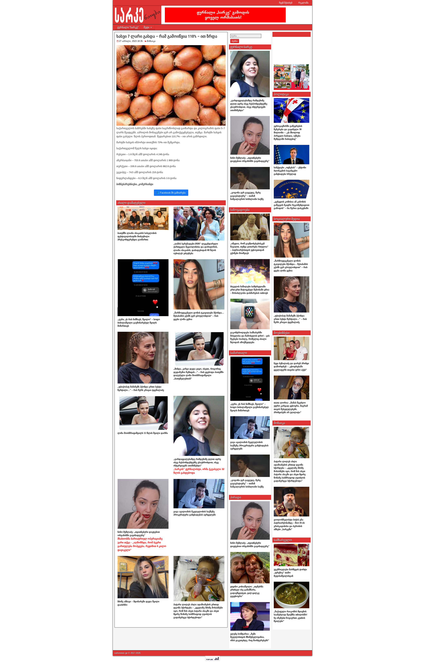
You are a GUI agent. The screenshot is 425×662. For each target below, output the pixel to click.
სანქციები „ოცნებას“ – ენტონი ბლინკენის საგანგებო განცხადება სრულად (290, 170)
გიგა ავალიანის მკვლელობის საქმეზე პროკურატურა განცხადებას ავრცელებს (249, 445)
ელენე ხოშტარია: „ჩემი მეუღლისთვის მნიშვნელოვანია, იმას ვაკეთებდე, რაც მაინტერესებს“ (249, 637)
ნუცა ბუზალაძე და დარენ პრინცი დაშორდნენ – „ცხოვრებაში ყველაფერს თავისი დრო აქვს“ (291, 366)
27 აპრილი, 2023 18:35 (131, 41)
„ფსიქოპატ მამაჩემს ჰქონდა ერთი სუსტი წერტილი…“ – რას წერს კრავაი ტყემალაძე (290, 318)
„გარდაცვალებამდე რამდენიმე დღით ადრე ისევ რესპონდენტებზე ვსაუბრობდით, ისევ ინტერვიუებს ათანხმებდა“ (198, 466)
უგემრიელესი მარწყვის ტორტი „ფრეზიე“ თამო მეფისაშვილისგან (290, 572)
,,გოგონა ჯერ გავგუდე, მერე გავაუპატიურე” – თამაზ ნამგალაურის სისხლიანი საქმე (247, 195)
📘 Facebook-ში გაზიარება (171, 192)
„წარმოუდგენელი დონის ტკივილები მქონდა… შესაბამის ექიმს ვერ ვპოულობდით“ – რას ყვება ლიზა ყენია (198, 316)
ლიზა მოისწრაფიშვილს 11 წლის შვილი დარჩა (143, 433)
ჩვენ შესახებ (285, 2)
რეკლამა (303, 2)
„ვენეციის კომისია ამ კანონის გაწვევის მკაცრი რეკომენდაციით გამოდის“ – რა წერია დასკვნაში (291, 204)
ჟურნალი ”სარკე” (128, 27)
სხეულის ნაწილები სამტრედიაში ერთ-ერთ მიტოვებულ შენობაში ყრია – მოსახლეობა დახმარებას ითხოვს (249, 289)
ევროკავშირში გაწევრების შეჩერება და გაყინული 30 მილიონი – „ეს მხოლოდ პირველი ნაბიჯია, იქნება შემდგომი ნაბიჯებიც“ (288, 132)
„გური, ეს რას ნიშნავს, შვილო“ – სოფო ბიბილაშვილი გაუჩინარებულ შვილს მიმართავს (139, 322)
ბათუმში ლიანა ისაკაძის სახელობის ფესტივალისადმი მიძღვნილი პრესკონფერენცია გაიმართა (137, 236)
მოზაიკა (151, 41)
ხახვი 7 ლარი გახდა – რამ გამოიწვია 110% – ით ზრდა (166, 36)
